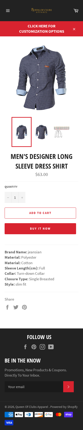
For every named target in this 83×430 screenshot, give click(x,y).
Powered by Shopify (64, 407)
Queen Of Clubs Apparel (32, 407)
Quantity (11, 186)
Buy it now (40, 229)
